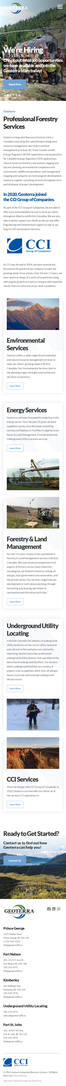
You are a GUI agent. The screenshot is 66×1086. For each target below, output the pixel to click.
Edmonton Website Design (15, 1080)
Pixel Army (36, 1080)
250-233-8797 (10, 967)
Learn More (15, 386)
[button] (5, 95)
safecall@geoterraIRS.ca (14, 1015)
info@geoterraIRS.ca (12, 945)
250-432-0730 (10, 993)
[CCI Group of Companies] (28, 256)
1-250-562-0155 (11, 941)
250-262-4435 (10, 1037)
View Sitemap (20, 1075)
